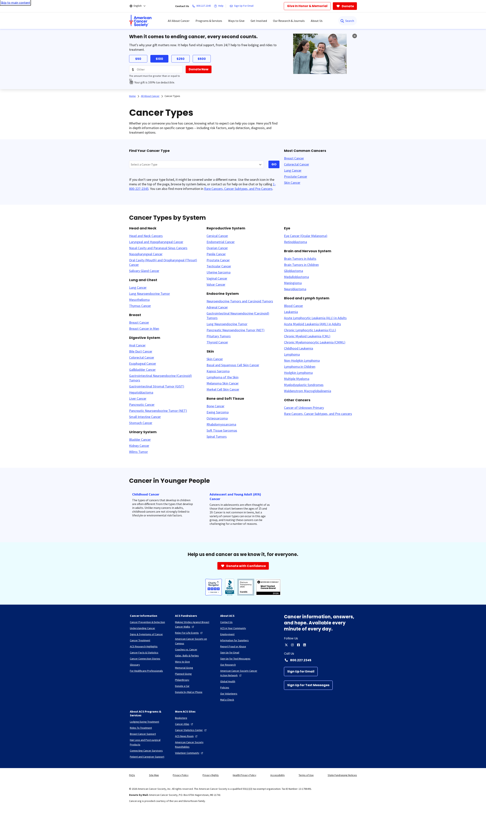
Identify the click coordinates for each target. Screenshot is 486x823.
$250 (181, 59)
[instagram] (292, 645)
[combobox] (196, 164)
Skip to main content (15, 2)
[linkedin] (304, 645)
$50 (138, 59)
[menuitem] (140, 21)
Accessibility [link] (277, 775)
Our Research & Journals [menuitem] (289, 21)
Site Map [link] (154, 775)
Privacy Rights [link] (211, 775)
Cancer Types (172, 96)
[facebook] (298, 645)
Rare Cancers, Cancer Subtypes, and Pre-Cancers (238, 188)
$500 (202, 59)
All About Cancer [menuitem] (178, 21)
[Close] (354, 36)
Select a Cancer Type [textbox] (144, 164)
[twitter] (286, 645)
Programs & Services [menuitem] (209, 21)
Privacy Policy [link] (181, 775)
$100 (159, 59)
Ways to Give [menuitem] (236, 21)
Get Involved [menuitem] (259, 21)
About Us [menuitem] (317, 21)
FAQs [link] (132, 775)
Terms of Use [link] (306, 775)
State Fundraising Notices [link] (342, 775)
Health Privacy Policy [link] (244, 775)
